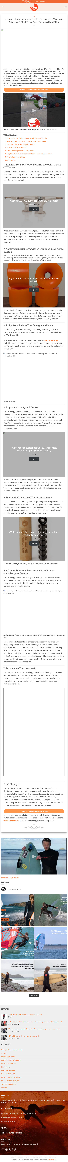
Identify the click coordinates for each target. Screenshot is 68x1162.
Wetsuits (4, 1053)
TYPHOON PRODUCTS (8, 1084)
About (13, 1157)
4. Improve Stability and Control (15, 148)
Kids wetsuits (5, 1067)
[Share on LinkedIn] (42, 827)
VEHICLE (4, 1087)
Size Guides (20, 1157)
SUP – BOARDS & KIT (8, 1074)
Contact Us (52, 1157)
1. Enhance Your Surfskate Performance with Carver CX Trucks (26, 138)
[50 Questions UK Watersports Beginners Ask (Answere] (17, 910)
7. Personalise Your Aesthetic (15, 157)
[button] (2, 7)
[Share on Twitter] (32, 827)
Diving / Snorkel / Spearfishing (11, 1077)
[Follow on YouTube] (31, 1)
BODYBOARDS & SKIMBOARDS (11, 1060)
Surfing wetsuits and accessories (12, 1050)
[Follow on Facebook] (23, 1)
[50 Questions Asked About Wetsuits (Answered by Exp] (50, 976)
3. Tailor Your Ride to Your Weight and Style (19, 144)
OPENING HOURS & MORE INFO (11, 1133)
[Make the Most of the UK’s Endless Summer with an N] (17, 943)
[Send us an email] (28, 1)
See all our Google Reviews (10, 878)
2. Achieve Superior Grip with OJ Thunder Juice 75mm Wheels (25, 141)
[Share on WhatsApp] (26, 827)
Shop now (34, 209)
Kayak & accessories (8, 1070)
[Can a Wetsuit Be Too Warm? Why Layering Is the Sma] (50, 910)
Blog (34, 16)
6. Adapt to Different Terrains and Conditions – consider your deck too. (29, 154)
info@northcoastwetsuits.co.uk (11, 1118)
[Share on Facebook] (29, 827)
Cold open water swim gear (10, 1081)
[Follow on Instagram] (26, 1)
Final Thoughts (10, 160)
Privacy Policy (43, 1157)
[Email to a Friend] (35, 827)
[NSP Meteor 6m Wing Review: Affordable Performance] (50, 943)
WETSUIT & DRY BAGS (8, 1064)
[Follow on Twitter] (9, 1149)
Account (41, 1)
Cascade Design (51, 1159)
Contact (36, 1)
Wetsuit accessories (8, 1057)
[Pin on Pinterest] (38, 827)
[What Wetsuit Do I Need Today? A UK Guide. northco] (17, 976)
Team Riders (34, 1157)
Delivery (27, 1157)
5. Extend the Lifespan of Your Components (19, 151)
